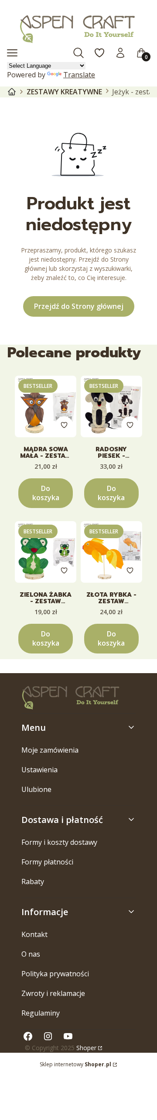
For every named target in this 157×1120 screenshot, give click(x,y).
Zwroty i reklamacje (53, 993)
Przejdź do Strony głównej (78, 306)
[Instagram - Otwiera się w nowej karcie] (48, 1036)
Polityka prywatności (55, 973)
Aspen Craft (11, 91)
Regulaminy (40, 1013)
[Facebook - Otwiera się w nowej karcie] (27, 1036)
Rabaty (32, 881)
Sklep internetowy (75, 1064)
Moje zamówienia (49, 750)
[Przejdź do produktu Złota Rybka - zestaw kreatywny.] (111, 552)
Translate (79, 75)
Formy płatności (47, 862)
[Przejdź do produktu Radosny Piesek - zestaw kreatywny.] (111, 406)
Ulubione (36, 789)
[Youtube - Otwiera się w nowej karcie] (68, 1036)
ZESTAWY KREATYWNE (64, 92)
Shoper (86, 1048)
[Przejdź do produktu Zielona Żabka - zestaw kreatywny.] (45, 552)
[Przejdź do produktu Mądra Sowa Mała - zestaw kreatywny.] (45, 406)
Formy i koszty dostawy (59, 842)
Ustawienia (39, 769)
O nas (30, 954)
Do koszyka (45, 493)
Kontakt (34, 934)
